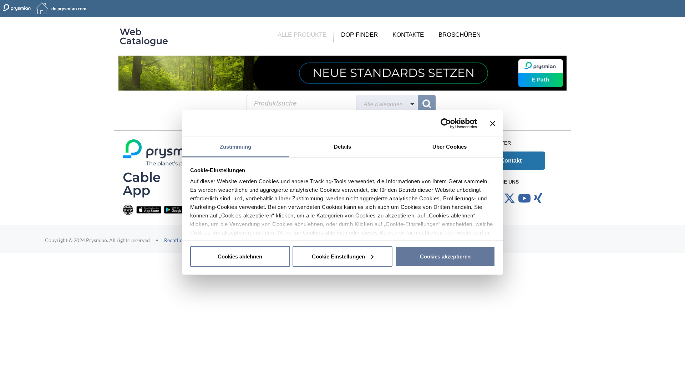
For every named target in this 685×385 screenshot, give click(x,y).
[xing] (538, 198)
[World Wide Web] (128, 209)
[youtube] (524, 198)
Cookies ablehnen (240, 256)
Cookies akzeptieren (445, 256)
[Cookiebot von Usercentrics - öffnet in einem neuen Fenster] (446, 123)
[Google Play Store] (176, 209)
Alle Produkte (302, 34)
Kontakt (511, 161)
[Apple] (148, 209)
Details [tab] (342, 147)
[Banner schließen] (492, 123)
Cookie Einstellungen (338, 256)
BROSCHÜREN (459, 34)
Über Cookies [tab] (449, 147)
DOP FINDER (359, 34)
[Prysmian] (342, 73)
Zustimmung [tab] (236, 147)
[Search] (427, 104)
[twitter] (509, 198)
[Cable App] (141, 184)
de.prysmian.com (68, 8)
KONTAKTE (408, 34)
